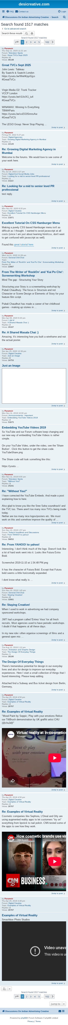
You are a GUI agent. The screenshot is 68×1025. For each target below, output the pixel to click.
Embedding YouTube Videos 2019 (23, 418)
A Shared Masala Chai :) (18, 322)
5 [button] (39, 42)
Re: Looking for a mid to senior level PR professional (28, 187)
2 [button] (26, 42)
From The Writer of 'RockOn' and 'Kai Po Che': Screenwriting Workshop (33, 262)
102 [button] (47, 42)
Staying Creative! (15, 595)
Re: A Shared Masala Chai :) (20, 332)
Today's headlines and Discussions (23, 532)
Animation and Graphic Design (21, 650)
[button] (17, 42)
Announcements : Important (20, 415)
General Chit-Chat (16, 258)
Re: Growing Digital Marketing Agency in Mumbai (29, 151)
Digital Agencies (15, 137)
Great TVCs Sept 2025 (18, 55)
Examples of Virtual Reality (19, 702)
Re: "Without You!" (14, 491)
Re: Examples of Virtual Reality (22, 711)
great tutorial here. (24, 244)
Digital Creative (15, 211)
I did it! (11, 320)
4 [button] (35, 42)
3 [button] (30, 42)
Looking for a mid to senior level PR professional (29, 176)
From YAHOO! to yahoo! (18, 535)
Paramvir (9, 48)
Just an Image (14, 356)
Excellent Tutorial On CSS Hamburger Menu (27, 213)
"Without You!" (14, 481)
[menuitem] (10, 11)
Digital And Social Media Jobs (21, 174)
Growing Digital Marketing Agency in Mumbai (27, 139)
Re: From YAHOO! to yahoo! (20, 544)
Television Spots (15, 53)
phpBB (24, 1018)
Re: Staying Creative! (16, 604)
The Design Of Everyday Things (21, 652)
